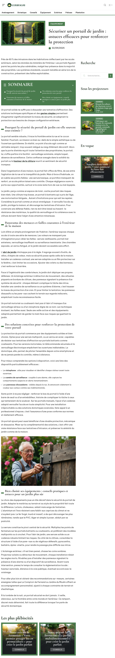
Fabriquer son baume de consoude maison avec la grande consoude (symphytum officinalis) (104, 126)
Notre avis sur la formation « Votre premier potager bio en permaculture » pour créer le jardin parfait (19, 638)
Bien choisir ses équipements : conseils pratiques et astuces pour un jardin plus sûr (56, 99)
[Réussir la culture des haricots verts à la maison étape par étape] (88, 106)
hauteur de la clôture (24, 161)
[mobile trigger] (4, 5)
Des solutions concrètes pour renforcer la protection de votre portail (57, 92)
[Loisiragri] (16, 5)
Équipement (57, 24)
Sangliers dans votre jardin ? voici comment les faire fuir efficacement (97, 168)
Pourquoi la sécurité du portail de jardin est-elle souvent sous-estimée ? (21, 92)
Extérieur (99, 101)
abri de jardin (9, 252)
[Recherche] (104, 5)
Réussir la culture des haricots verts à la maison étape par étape (104, 107)
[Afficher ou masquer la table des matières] (53, 85)
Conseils (19, 650)
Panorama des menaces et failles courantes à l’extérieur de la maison (19, 98)
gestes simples (48, 113)
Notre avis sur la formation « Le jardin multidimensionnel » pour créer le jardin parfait (57, 638)
